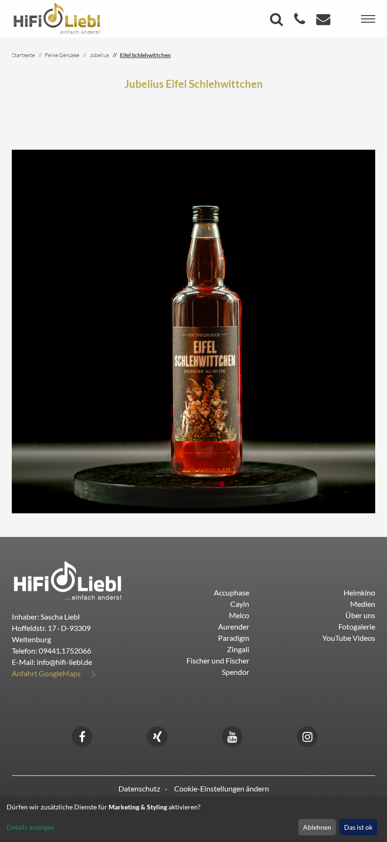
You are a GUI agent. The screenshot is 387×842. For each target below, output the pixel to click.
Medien (362, 603)
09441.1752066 (65, 650)
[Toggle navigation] (368, 19)
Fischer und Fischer (217, 660)
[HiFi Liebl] (57, 18)
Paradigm (233, 637)
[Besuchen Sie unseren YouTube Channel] (232, 735)
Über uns (360, 615)
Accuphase (231, 592)
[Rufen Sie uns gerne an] (301, 21)
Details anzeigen (30, 827)
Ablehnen (317, 827)
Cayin (239, 603)
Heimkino (359, 592)
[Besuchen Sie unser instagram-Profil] (307, 735)
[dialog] (193, 819)
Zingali (238, 649)
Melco (239, 615)
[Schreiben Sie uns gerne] (324, 21)
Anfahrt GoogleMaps (46, 673)
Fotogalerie (356, 626)
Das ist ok (358, 827)
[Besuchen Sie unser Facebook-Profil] (82, 735)
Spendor (235, 671)
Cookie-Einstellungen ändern (221, 788)
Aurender (233, 626)
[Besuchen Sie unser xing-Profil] (157, 735)
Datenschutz (139, 788)
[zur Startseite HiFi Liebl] (68, 580)
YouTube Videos (348, 637)
